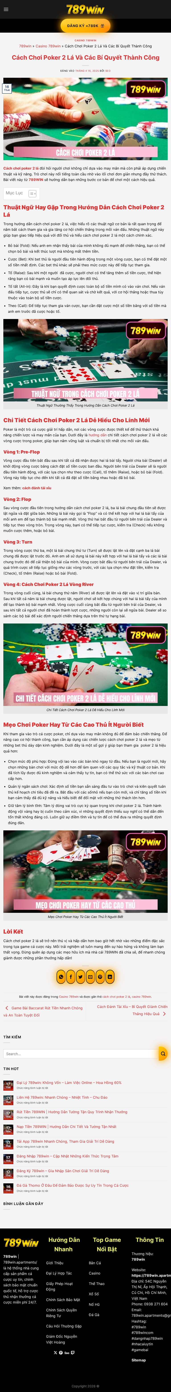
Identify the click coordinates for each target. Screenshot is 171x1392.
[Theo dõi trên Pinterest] (61, 1353)
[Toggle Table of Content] (30, 193)
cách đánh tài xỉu (36, 488)
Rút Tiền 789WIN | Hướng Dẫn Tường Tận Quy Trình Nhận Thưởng (72, 1112)
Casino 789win (85, 40)
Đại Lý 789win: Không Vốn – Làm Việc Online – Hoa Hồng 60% (69, 1083)
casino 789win (141, 996)
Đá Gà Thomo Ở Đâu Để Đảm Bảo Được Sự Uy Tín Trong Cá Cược (73, 1185)
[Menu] (6, 9)
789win (25, 46)
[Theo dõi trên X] (55, 1353)
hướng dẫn (98, 435)
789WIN (36, 179)
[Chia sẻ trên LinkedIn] (110, 977)
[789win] (85, 9)
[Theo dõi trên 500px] (67, 1353)
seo (108, 70)
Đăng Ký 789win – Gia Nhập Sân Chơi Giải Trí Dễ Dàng (63, 1171)
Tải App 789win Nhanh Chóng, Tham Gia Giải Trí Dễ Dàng (65, 1141)
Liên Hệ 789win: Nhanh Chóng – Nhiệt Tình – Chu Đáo (62, 1097)
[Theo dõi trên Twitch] (73, 1353)
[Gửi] (163, 1053)
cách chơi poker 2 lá (116, 996)
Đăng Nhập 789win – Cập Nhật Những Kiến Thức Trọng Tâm (67, 1156)
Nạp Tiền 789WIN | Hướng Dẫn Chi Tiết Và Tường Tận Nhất (66, 1127)
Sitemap (139, 1360)
